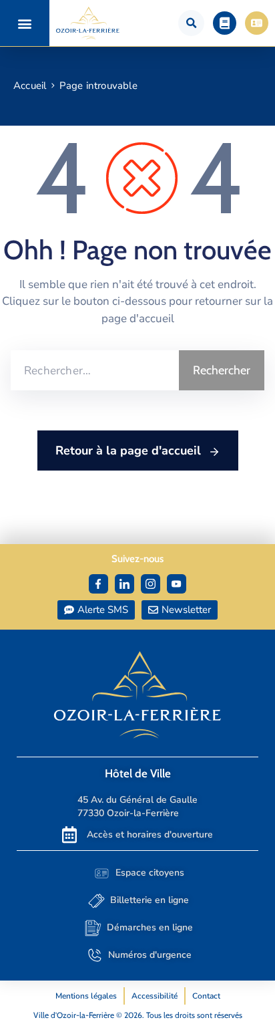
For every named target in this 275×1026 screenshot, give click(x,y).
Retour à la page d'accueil (129, 450)
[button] (25, 23)
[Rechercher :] (95, 370)
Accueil (29, 85)
